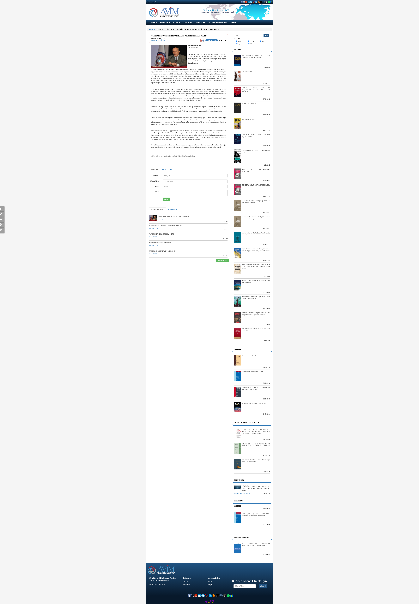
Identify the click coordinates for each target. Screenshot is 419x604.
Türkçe (149, 2)
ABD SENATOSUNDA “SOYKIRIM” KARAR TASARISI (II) (174, 216)
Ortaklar (210, 581)
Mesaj (157, 192)
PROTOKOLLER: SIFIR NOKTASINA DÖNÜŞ (161, 234)
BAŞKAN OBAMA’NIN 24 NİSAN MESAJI (161, 242)
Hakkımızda (200, 22)
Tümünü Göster (222, 260)
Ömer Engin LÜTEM (158, 40)
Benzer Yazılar (172, 210)
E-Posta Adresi (154, 181)
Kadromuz (187, 22)
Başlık (157, 186)
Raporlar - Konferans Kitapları (246, 423)
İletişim (233, 22)
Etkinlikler (176, 22)
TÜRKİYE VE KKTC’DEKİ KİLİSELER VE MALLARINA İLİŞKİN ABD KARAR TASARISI (192, 29)
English (154, 2)
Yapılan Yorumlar (167, 169)
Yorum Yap (154, 169)
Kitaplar (237, 49)
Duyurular (238, 501)
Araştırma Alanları (214, 578)
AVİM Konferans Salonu (242, 493)
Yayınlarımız (164, 22)
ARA (266, 35)
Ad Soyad (156, 176)
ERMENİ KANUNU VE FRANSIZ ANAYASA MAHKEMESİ (165, 225)
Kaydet (166, 199)
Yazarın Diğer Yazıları (158, 210)
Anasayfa (154, 22)
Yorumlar (160, 29)
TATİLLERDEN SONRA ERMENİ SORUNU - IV (162, 251)
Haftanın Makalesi (241, 537)
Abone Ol (263, 586)
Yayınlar (186, 581)
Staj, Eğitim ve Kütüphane (217, 22)
